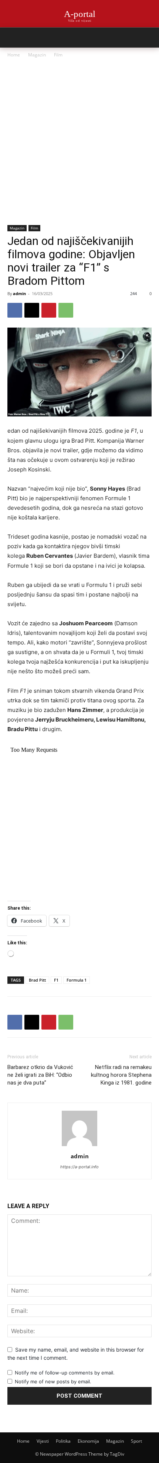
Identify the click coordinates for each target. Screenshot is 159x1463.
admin (19, 293)
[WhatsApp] (65, 310)
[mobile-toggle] (12, 38)
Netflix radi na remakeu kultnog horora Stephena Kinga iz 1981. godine (121, 1075)
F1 (56, 980)
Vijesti (43, 1441)
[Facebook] (14, 310)
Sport (136, 1441)
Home (13, 55)
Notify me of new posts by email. (53, 1381)
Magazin (37, 55)
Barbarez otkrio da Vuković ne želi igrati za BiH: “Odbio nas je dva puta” (40, 1075)
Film (58, 55)
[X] (31, 310)
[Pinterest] (48, 310)
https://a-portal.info (79, 1166)
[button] (148, 38)
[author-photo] (79, 1146)
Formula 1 (77, 980)
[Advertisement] (79, 142)
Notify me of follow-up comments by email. (65, 1373)
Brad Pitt (37, 980)
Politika (63, 1441)
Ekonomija (88, 1441)
